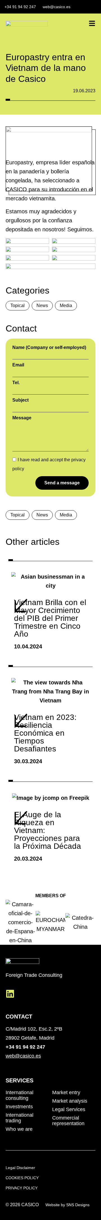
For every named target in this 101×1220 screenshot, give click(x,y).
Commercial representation (68, 1120)
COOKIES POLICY (22, 1178)
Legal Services (68, 1109)
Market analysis (69, 1101)
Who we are (19, 1129)
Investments (19, 1106)
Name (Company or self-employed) (49, 347)
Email (18, 365)
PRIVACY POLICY (22, 1188)
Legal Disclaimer (20, 1167)
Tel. (16, 382)
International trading (19, 1117)
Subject (20, 400)
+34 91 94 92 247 (25, 1047)
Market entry (66, 1092)
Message (21, 418)
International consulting (19, 1095)
